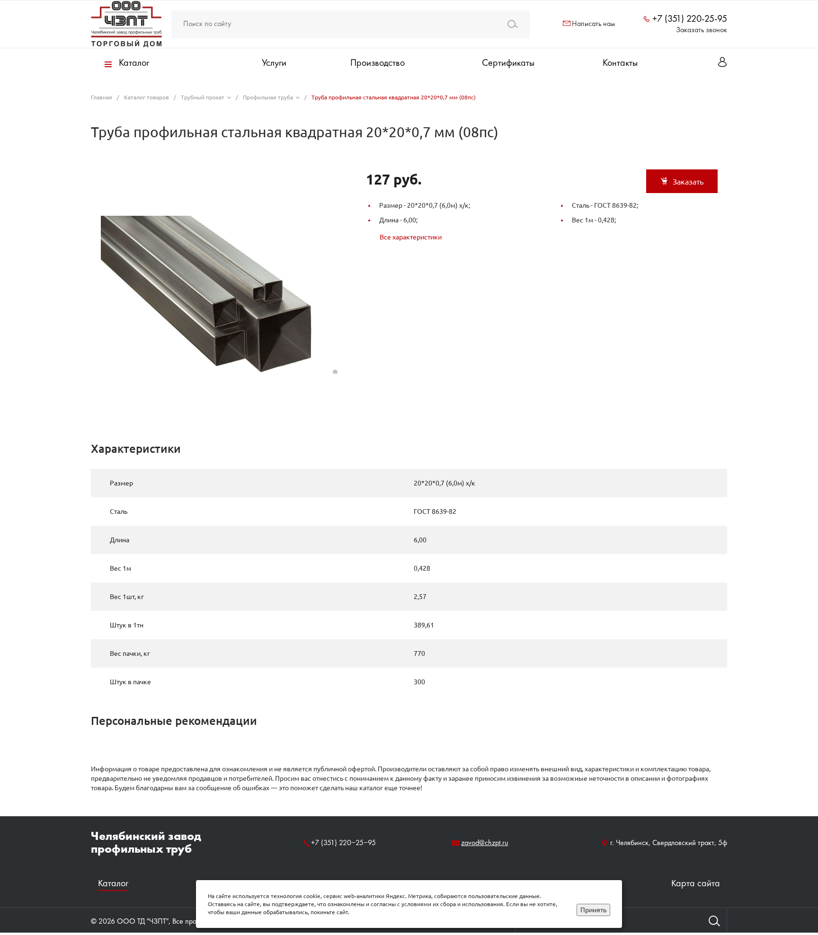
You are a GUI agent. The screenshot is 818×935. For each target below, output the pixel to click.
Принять (593, 910)
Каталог (113, 884)
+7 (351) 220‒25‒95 (343, 843)
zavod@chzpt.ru (484, 843)
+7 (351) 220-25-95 (689, 19)
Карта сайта (695, 884)
